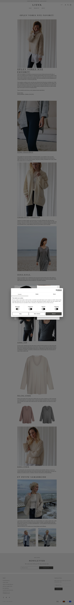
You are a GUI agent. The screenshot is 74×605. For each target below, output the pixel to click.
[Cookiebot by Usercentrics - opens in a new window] (57, 290)
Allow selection (37, 313)
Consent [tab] (19, 294)
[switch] (30, 309)
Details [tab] (37, 294)
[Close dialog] (58, 287)
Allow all (53, 313)
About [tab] (54, 294)
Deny (20, 313)
